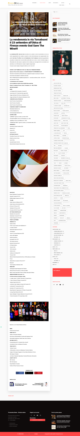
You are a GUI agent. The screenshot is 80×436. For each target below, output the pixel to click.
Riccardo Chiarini (17, 27)
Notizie (62, 2)
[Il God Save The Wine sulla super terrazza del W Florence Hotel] (55, 30)
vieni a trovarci (63, 72)
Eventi (50, 2)
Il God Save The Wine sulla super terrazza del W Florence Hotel (64, 29)
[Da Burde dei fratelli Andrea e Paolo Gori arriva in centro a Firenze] (55, 41)
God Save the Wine (27, 27)
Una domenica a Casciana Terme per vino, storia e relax (64, 35)
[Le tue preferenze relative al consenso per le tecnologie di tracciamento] (1, 327)
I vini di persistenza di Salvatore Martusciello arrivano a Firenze (62, 23)
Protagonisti (55, 2)
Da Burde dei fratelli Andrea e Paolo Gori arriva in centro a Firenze (64, 40)
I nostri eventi (42, 2)
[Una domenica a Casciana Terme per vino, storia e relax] (55, 35)
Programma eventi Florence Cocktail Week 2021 (38, 384)
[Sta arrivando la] (12, 384)
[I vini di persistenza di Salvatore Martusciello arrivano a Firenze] (55, 24)
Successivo (41, 382)
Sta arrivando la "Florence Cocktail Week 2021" (21, 384)
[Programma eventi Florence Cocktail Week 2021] (46, 384)
